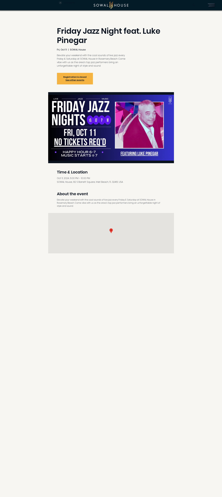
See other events (75, 80)
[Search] (193, 5)
